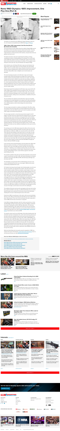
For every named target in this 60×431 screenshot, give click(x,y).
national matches (20, 352)
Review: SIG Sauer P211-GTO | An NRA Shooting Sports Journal (37, 355)
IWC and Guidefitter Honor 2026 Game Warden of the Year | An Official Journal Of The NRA (7, 364)
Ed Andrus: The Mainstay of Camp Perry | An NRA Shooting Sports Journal (22, 359)
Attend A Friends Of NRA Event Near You (52, 425)
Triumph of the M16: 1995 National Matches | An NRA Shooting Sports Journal (21, 362)
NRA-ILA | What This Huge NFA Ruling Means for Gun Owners (52, 262)
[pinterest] (18, 13)
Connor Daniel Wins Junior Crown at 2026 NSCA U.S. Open (26, 285)
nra (17, 352)
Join (10, 0)
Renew (12, 0)
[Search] (58, 4)
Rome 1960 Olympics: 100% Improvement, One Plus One (15, 242)
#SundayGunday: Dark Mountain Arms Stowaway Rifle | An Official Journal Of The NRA (52, 351)
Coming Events (30, 3)
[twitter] (16, 13)
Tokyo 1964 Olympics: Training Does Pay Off (13, 244)
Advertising (2, 400)
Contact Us (2, 398)
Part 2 (31, 43)
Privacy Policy (2, 429)
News (24, 3)
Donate (15, 0)
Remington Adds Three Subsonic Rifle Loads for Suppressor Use (26, 311)
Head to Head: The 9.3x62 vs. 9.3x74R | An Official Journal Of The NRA (37, 350)
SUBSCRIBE (5, 388)
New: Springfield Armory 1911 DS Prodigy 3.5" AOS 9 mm (25, 320)
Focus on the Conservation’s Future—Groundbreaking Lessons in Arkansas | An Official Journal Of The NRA (7, 351)
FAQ (20, 429)
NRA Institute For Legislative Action (36, 398)
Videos (47, 339)
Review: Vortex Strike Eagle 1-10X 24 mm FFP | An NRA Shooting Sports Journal (36, 358)
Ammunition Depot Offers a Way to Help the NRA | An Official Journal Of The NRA (21, 267)
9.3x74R (35, 352)
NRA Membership (48, 398)
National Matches (38, 3)
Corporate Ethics (12, 429)
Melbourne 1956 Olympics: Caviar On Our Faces (18, 236)
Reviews (44, 3)
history (25, 352)
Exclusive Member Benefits (50, 400)
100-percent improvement (23, 233)
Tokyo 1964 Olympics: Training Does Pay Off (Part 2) (14, 248)
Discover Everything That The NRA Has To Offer (37, 425)
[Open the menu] (51, 4)
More (7, 274)
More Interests (10, 337)
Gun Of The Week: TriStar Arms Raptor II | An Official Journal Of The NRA (52, 362)
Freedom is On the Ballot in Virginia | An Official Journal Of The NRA (52, 359)
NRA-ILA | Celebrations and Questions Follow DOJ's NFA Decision (37, 263)
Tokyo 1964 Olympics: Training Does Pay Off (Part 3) (14, 245)
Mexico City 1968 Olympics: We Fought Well (13, 246)
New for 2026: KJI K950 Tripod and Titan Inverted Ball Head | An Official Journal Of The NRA (7, 356)
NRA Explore (32, 400)
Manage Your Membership (49, 402)
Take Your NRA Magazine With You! (7, 425)
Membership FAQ (48, 401)
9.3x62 (32, 352)
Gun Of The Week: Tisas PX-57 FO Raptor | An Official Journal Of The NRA (52, 356)
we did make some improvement (25, 231)
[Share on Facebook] (14, 13)
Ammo (37, 352)
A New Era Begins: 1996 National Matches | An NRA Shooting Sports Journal (6, 267)
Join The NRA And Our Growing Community (22, 425)
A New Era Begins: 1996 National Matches (24, 302)
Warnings (17, 429)
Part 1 (27, 43)
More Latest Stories (34, 328)
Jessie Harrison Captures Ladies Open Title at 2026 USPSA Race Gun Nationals (25, 294)
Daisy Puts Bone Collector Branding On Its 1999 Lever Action (26, 277)
